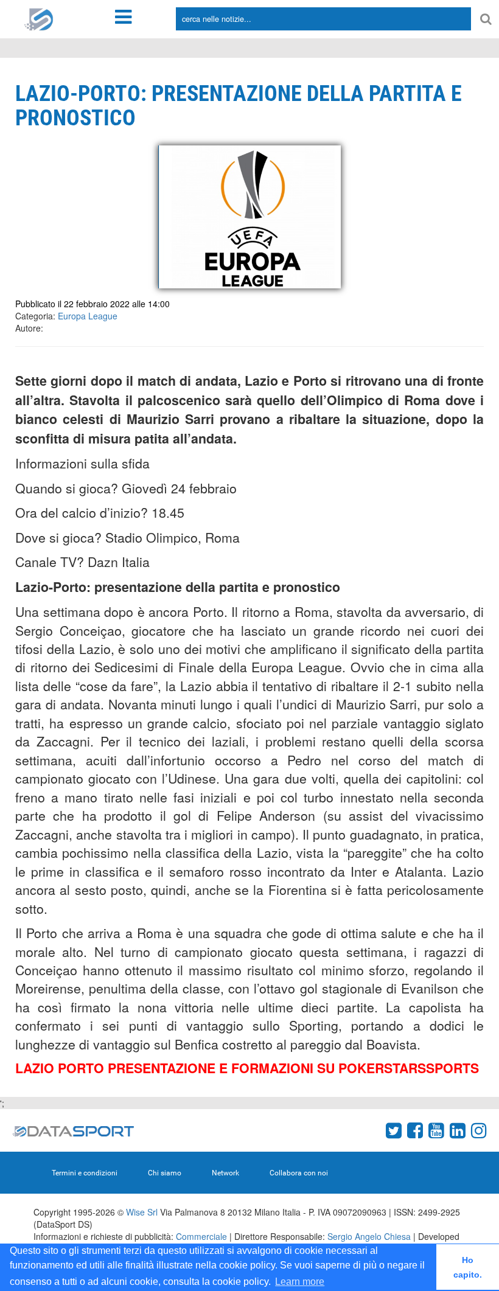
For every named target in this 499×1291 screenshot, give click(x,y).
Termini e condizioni (84, 1173)
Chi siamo (164, 1173)
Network (225, 1173)
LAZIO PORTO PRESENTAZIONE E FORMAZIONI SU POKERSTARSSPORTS (247, 1068)
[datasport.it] (39, 18)
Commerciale (201, 1236)
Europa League (87, 316)
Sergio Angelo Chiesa (369, 1236)
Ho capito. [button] (467, 1267)
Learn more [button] (299, 1281)
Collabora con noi (299, 1173)
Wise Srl (142, 1212)
